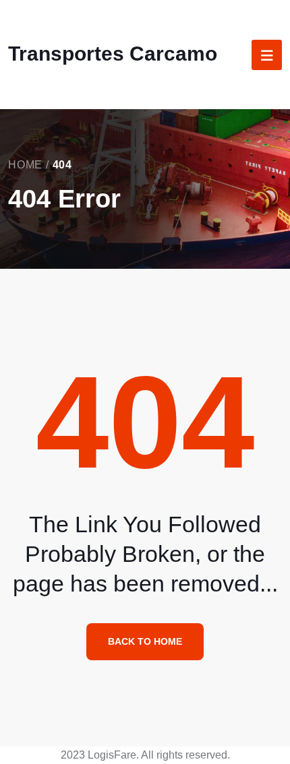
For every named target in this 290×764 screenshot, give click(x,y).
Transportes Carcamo (112, 53)
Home (25, 164)
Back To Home (145, 641)
